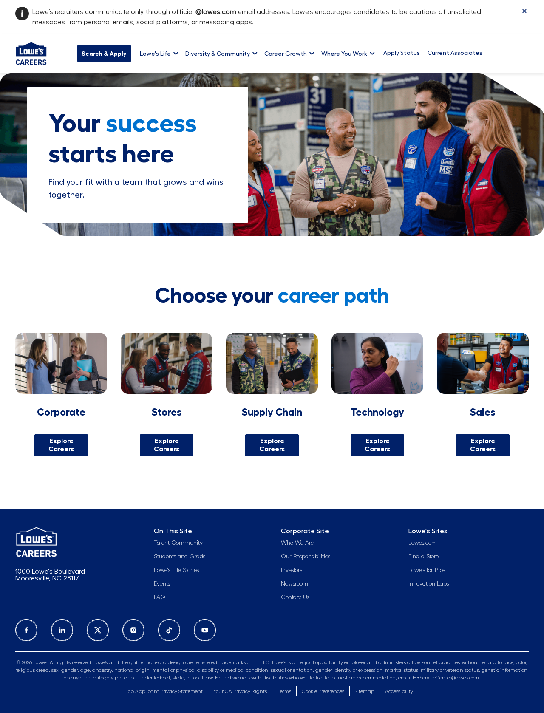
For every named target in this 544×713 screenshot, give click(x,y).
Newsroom (294, 584)
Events (162, 584)
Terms (284, 691)
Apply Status (401, 53)
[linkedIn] (62, 630)
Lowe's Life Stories (176, 570)
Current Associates (455, 53)
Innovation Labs (428, 584)
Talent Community (178, 543)
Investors (291, 570)
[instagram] (133, 630)
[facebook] (26, 630)
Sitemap (364, 691)
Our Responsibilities (305, 557)
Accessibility (399, 691)
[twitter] (97, 630)
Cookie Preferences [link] (323, 691)
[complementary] (323, 691)
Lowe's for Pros (426, 570)
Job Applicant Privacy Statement (164, 691)
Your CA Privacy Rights (240, 691)
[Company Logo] (31, 52)
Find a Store (423, 557)
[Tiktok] (169, 630)
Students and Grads (179, 557)
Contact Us (295, 597)
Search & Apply (104, 54)
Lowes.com (422, 543)
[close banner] (524, 11)
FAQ (159, 597)
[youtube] (204, 630)
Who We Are (297, 543)
